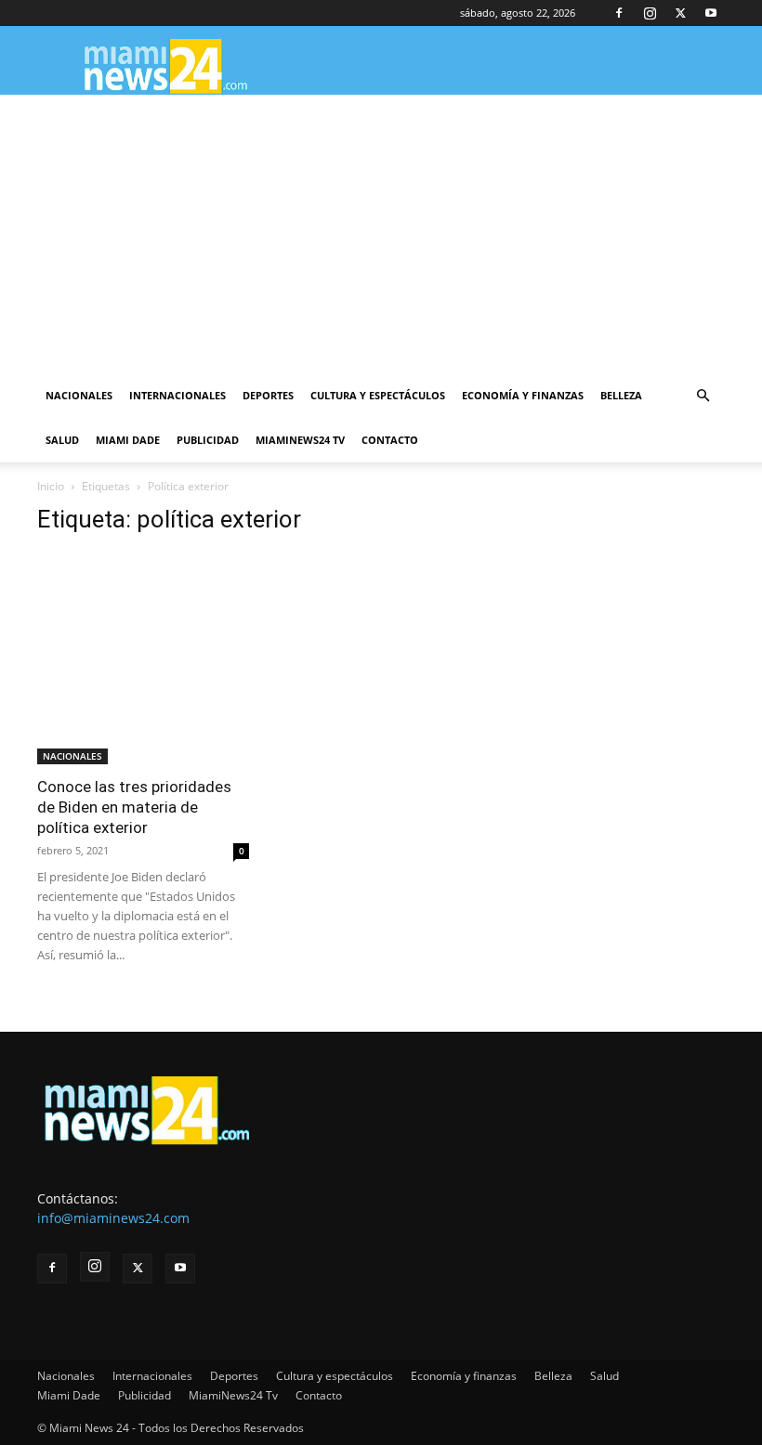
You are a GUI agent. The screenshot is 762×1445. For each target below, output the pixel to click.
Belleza (621, 395)
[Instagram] (649, 13)
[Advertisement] (381, 234)
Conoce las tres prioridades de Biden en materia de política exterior (134, 807)
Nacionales (79, 395)
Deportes (268, 395)
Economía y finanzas (523, 395)
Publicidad (208, 440)
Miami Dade (128, 440)
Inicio (50, 486)
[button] (702, 396)
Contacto (389, 440)
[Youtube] (711, 13)
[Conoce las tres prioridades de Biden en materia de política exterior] (143, 658)
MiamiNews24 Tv (300, 440)
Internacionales (177, 395)
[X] (680, 13)
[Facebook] (619, 13)
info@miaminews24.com (113, 1218)
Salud (62, 440)
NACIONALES (72, 755)
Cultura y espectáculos (377, 395)
